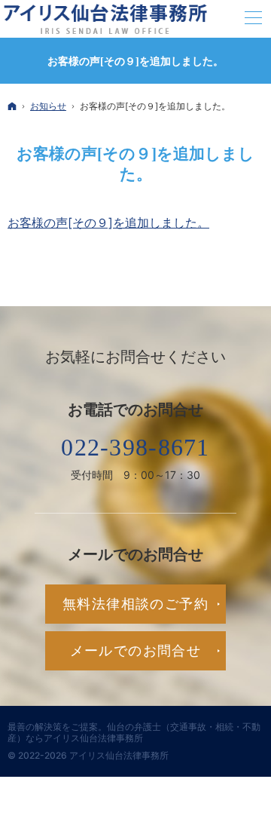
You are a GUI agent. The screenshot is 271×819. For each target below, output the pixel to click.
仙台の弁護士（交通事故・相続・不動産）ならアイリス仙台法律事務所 (134, 732)
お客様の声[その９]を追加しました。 (108, 222)
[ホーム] (12, 107)
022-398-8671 (135, 447)
